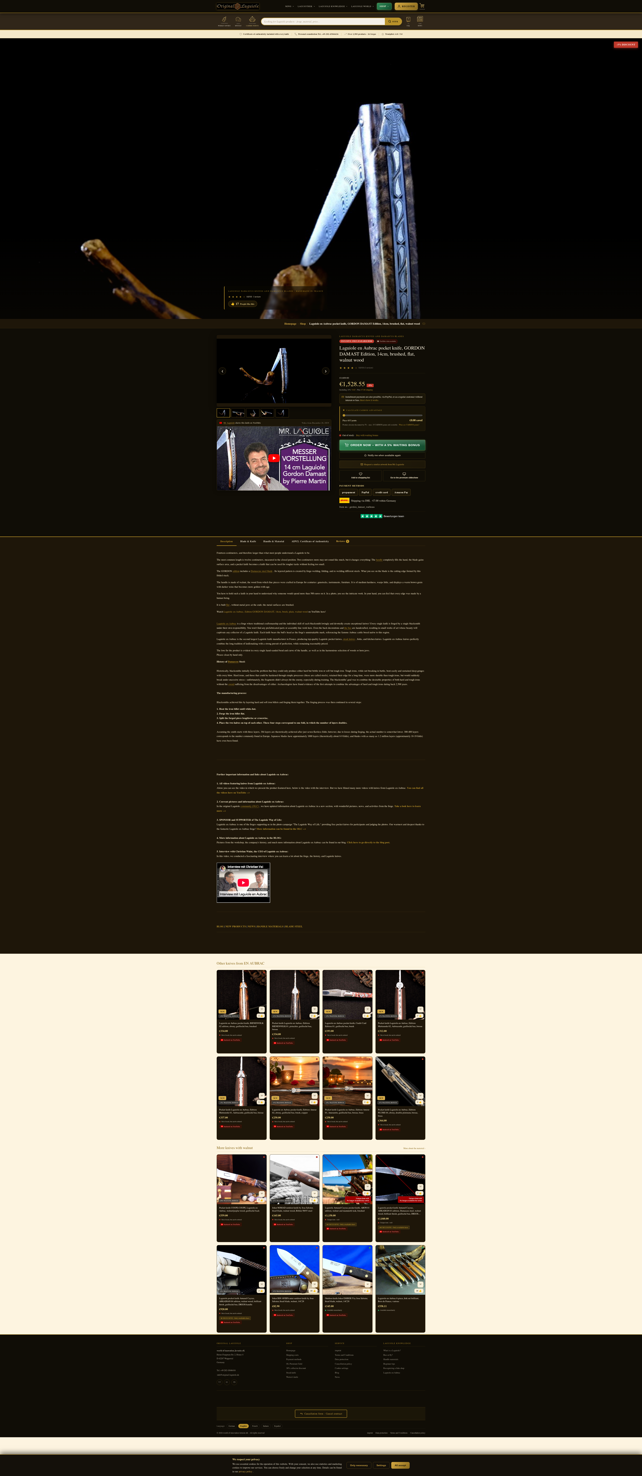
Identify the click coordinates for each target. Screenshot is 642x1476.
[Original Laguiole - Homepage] (238, 6)
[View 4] (267, 412)
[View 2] (238, 412)
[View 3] (252, 412)
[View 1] (223, 412)
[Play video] (274, 458)
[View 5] (282, 412)
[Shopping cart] (422, 6)
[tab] (227, 541)
